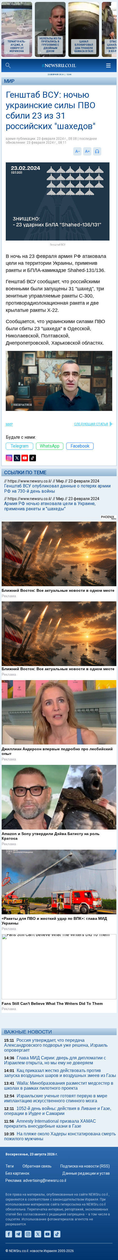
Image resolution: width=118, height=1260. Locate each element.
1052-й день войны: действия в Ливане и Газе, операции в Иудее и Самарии (57, 1111)
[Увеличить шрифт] (87, 151)
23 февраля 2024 (83, 481)
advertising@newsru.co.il (44, 1180)
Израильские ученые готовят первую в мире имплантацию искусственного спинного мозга (55, 1098)
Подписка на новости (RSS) (85, 1166)
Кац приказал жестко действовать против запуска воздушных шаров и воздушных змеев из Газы (60, 1073)
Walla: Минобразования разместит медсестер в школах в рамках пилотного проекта (58, 1085)
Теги (9, 1166)
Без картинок (17, 1173)
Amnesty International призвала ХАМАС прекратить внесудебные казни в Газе (50, 1123)
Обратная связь (37, 1166)
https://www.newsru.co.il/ (30, 481)
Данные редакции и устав (86, 1173)
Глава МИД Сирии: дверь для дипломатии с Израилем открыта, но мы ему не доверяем (55, 1060)
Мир (9, 81)
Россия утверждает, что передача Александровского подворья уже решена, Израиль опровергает (56, 1045)
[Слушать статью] (102, 151)
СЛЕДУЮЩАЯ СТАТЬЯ (91, 424)
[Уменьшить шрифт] (77, 151)
